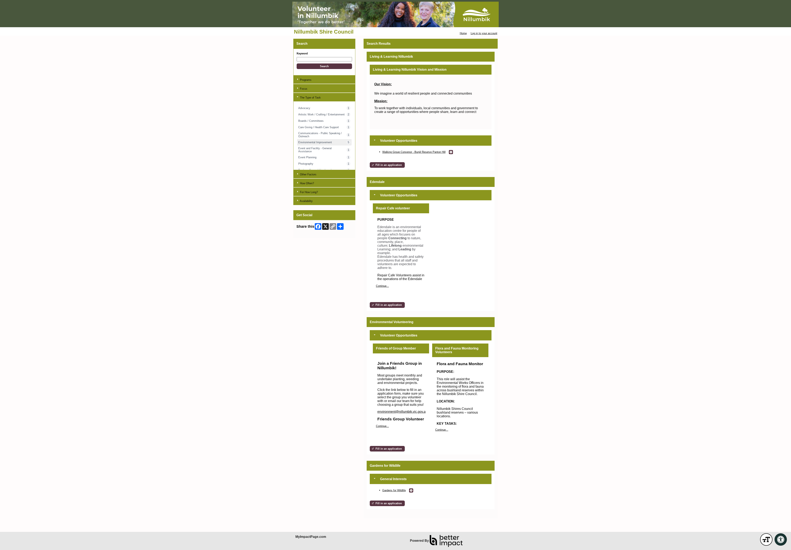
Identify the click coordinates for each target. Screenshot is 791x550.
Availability (306, 201)
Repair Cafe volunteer (393, 208)
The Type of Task (310, 97)
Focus (303, 88)
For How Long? (308, 192)
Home (463, 33)
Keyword (302, 53)
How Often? (306, 183)
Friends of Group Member (396, 348)
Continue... (382, 285)
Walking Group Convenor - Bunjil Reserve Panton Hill (414, 152)
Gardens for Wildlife (394, 490)
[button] (324, 66)
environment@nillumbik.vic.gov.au (402, 411)
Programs (305, 79)
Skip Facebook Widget (309, 233)
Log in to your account (484, 33)
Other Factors (307, 174)
